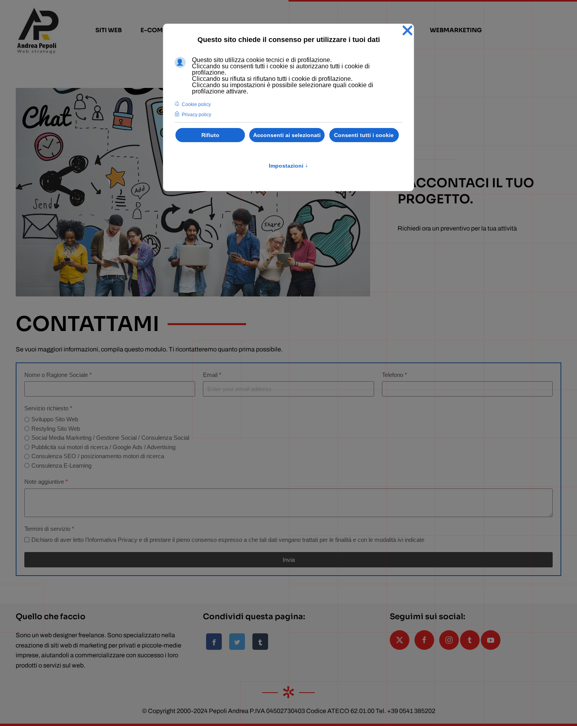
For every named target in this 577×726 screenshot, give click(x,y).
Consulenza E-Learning (61, 465)
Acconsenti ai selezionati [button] (287, 135)
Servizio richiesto (48, 408)
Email (212, 374)
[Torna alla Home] (37, 30)
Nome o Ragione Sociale (58, 374)
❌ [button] (407, 30)
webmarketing (456, 30)
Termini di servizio (49, 528)
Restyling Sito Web (55, 428)
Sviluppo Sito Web (54, 419)
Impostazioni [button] (288, 166)
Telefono (394, 374)
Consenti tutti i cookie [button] (364, 135)
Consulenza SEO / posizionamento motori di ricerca (97, 456)
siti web (108, 30)
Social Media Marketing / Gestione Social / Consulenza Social (110, 437)
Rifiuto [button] (210, 135)
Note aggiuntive (46, 481)
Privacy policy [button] (196, 114)
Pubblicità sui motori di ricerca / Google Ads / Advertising (103, 447)
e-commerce (163, 30)
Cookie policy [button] (196, 104)
